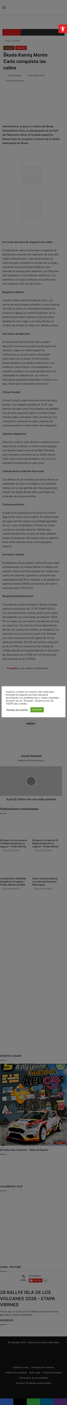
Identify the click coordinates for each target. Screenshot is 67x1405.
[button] (63, 29)
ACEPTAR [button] (37, 709)
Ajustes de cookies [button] (17, 709)
